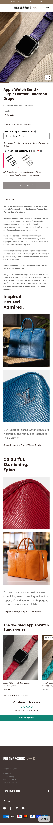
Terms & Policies (11, 790)
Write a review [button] (26, 717)
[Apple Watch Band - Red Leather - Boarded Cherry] (20, 657)
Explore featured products (16, 695)
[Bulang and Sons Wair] (26, 8)
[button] (5, 8)
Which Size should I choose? (17, 124)
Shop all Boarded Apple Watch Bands (22, 445)
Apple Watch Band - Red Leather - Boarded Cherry (17, 684)
